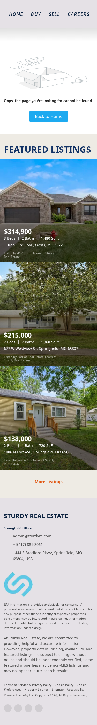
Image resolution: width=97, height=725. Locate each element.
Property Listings (37, 689)
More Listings (49, 482)
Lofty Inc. (27, 695)
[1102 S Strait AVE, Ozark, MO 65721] (48, 210)
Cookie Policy (64, 685)
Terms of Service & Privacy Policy (27, 685)
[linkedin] (18, 708)
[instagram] (28, 708)
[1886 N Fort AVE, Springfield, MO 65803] (48, 418)
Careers (78, 14)
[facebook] (8, 708)
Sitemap (58, 689)
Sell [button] (54, 14)
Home (16, 14)
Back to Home (48, 116)
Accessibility (75, 689)
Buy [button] (36, 14)
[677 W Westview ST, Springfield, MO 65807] (48, 314)
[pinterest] (39, 708)
